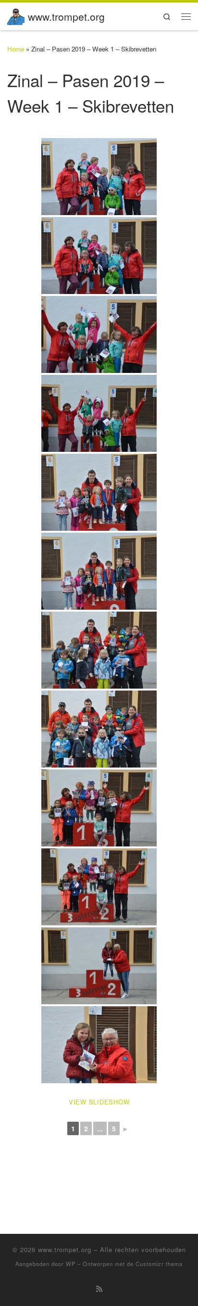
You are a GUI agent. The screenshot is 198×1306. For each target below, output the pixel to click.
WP (70, 1264)
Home (15, 48)
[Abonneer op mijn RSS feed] (99, 1288)
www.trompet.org (64, 1249)
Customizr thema (159, 1264)
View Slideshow (99, 1101)
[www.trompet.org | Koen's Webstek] (16, 14)
